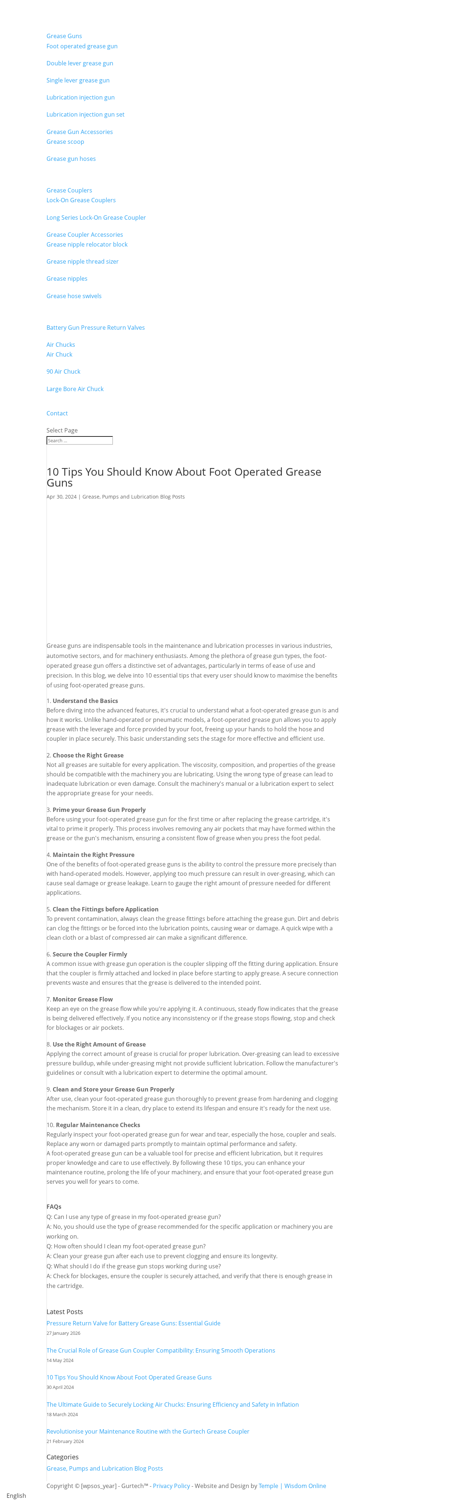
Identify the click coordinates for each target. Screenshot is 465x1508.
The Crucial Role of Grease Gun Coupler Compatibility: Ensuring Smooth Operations (160, 1350)
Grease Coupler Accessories (84, 235)
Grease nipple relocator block (87, 244)
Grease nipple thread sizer (82, 261)
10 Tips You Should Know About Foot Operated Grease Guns (129, 1377)
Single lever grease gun (78, 80)
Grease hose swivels (74, 296)
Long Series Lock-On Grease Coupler (96, 217)
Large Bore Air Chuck (75, 389)
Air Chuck (59, 354)
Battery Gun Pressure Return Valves (95, 328)
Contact (57, 413)
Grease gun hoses (71, 159)
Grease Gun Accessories (79, 132)
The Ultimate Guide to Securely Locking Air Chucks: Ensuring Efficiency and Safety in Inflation (172, 1405)
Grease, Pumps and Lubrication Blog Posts (133, 496)
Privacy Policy (171, 1486)
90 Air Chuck (63, 371)
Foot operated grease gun (82, 46)
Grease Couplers (69, 190)
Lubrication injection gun (80, 97)
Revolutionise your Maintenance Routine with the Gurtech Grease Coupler (148, 1431)
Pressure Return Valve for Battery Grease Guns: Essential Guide (133, 1323)
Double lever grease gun (79, 63)
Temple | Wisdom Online (292, 1486)
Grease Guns (64, 36)
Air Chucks (60, 345)
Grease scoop (65, 142)
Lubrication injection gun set (85, 114)
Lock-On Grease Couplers (81, 200)
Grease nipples (67, 279)
